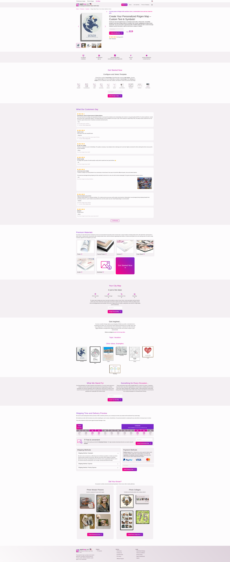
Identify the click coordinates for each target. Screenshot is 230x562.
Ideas (130, 4)
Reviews (120, 550)
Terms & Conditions (140, 552)
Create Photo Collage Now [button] (134, 534)
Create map (124, 4)
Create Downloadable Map (143, 443)
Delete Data (120, 554)
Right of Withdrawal (140, 556)
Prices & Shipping (145, 4)
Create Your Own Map (114, 399)
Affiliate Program (120, 558)
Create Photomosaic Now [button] (95, 534)
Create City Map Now (115, 33)
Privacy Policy (139, 554)
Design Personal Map (114, 311)
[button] (78, 45)
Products (100, 550)
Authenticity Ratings (140, 550)
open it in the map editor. (119, 332)
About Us (120, 552)
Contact (119, 556)
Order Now (79, 427)
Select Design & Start (114, 95)
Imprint (137, 558)
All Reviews (115, 220)
